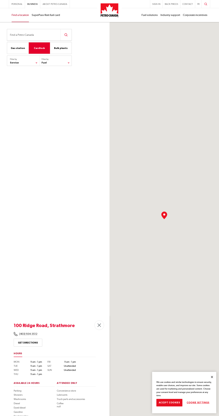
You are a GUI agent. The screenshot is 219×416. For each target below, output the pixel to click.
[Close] (212, 377)
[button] (164, 215)
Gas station (18, 48)
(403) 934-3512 (28, 333)
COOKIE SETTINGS (198, 402)
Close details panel (99, 325)
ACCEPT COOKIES (169, 402)
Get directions (28, 342)
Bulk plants (61, 48)
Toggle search (206, 4)
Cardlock (39, 48)
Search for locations (66, 34)
